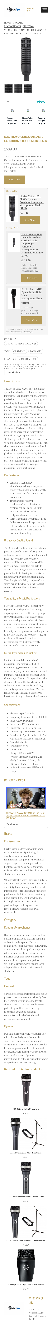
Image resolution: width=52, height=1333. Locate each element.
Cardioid (19, 351)
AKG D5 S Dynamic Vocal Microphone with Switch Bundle (26, 1240)
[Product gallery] (26, 59)
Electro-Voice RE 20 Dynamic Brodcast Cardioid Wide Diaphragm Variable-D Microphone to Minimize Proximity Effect (32, 245)
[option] (18, 88)
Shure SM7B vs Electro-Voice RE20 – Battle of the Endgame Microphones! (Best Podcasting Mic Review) (25, 815)
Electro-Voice (26, 358)
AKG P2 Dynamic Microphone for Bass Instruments (26, 1284)
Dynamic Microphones (13, 24)
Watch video (12, 824)
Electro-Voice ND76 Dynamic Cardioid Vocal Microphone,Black (31, 294)
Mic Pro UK (31, 9)
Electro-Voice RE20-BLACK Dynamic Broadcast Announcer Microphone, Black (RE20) (32, 202)
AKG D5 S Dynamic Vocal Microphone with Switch (26, 1196)
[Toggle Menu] (44, 10)
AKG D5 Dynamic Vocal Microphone (26, 1109)
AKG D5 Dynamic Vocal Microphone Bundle (26, 1152)
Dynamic (36, 351)
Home (7, 22)
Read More (14, 179)
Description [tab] (13, 372)
